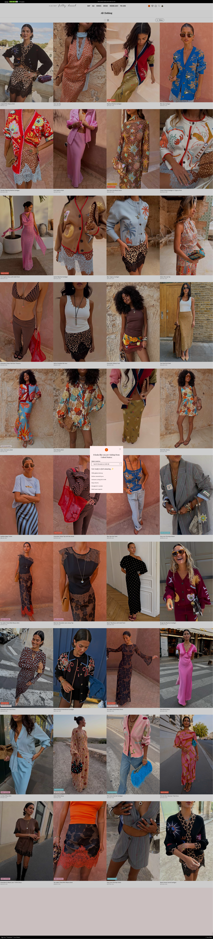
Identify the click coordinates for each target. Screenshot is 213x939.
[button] (120, 449)
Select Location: (96, 461)
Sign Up (3, 937)
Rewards (9, 937)
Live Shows (17, 937)
